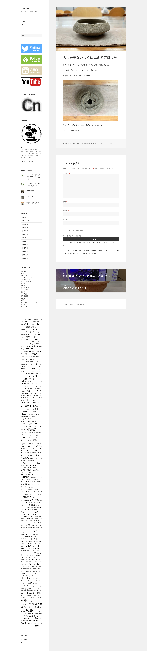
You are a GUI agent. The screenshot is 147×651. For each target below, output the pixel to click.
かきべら (39, 477)
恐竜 (38, 470)
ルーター (28, 414)
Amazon (33, 376)
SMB (33, 324)
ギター (24, 306)
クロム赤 (39, 373)
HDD (29, 419)
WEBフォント (31, 618)
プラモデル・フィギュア (29, 302)
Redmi (28, 597)
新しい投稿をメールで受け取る (73, 236)
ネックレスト (29, 541)
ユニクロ (23, 356)
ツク (30, 620)
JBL (24, 518)
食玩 (24, 611)
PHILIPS (28, 551)
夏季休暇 (28, 324)
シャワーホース (29, 339)
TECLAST (38, 555)
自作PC (31, 491)
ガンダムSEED (32, 487)
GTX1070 (30, 346)
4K (39, 500)
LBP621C (23, 367)
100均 (23, 322)
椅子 (28, 421)
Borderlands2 (31, 351)
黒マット (38, 618)
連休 (26, 379)
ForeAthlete (28, 586)
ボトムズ (23, 342)
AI (23, 298)
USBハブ (31, 543)
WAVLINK (23, 551)
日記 (23, 271)
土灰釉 (23, 337)
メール (66, 211)
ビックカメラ (30, 412)
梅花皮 (35, 520)
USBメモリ (28, 322)
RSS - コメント (25, 643)
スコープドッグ (30, 388)
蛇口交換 (28, 595)
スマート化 (35, 546)
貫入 (28, 344)
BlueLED (28, 516)
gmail (39, 590)
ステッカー (37, 588)
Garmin (24, 411)
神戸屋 (37, 505)
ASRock (39, 403)
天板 (32, 534)
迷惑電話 (28, 494)
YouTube (37, 339)
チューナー (27, 463)
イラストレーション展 (30, 319)
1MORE (39, 444)
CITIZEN (23, 549)
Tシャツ (24, 290)
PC (23, 273)
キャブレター (38, 543)
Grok (32, 525)
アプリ (39, 520)
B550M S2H (24, 465)
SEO (35, 492)
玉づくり (37, 364)
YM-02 (36, 344)
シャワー (33, 332)
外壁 (24, 419)
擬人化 (30, 364)
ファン (29, 614)
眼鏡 (30, 426)
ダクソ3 (33, 342)
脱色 (32, 414)
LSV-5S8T (34, 614)
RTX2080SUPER (25, 514)
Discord (31, 574)
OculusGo (38, 324)
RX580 (22, 479)
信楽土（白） (105, 143)
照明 (28, 397)
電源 (38, 322)
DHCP (35, 450)
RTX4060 (23, 516)
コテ (26, 334)
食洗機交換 (35, 590)
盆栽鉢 (30, 610)
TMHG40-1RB (32, 433)
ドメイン (29, 588)
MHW (28, 546)
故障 (32, 500)
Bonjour (37, 576)
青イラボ (28, 354)
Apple (23, 324)
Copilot (26, 435)
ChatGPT (29, 555)
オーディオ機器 (27, 282)
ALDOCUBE (29, 474)
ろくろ (34, 536)
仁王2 (40, 381)
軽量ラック (35, 468)
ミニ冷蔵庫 (33, 623)
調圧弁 (25, 364)
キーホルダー (24, 489)
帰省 (32, 379)
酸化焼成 (29, 356)
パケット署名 (36, 356)
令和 (22, 403)
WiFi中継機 (28, 424)
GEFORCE (35, 424)
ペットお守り (28, 571)
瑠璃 (22, 620)
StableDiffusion (25, 426)
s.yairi (23, 523)
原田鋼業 (23, 369)
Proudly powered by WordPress (73, 304)
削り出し (28, 600)
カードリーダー (29, 409)
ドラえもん (37, 412)
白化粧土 (32, 505)
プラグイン (23, 397)
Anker (35, 419)
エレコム (33, 391)
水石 (23, 304)
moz (22, 586)
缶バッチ (26, 574)
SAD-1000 (39, 327)
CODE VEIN (25, 433)
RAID (36, 479)
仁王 (38, 571)
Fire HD (39, 391)
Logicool (34, 470)
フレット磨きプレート (27, 450)
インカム (31, 479)
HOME (23, 21)
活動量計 (36, 593)
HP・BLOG (25, 296)
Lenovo (37, 583)
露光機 (36, 346)
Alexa (30, 393)
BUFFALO (24, 481)
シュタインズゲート (30, 626)
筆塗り (39, 432)
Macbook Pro (30, 367)
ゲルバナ (34, 551)
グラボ (34, 494)
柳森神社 (24, 578)
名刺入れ (35, 586)
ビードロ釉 (34, 571)
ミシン (39, 354)
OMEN (29, 369)
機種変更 (28, 337)
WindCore (31, 512)
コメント (66, 173)
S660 (23, 334)
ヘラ (40, 583)
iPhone (23, 414)
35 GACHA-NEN (33, 465)
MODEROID (31, 461)
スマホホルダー (29, 518)
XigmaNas (30, 348)
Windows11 (24, 344)
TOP (22, 25)
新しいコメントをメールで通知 (73, 230)
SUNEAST (33, 620)
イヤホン (35, 383)
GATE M (25, 8)
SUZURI (31, 400)
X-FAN (27, 523)
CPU (30, 421)
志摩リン (23, 546)
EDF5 (26, 393)
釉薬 (24, 484)
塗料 (36, 509)
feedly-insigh (33, 477)
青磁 (29, 534)
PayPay (25, 618)
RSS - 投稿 (24, 639)
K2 (33, 409)
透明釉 (32, 373)
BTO (25, 388)
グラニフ (24, 555)
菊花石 (23, 440)
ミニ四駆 (24, 294)
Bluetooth (34, 549)
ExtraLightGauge (27, 536)
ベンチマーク (30, 386)
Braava (32, 463)
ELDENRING (25, 376)
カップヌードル (36, 426)
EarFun (26, 503)
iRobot (33, 497)
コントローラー (34, 416)
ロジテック (36, 562)
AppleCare (31, 576)
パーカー (36, 381)
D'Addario (26, 332)
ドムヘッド (39, 487)
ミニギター (31, 489)
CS (37, 614)
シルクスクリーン (34, 437)
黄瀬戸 (38, 528)
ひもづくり (30, 578)
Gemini (24, 623)
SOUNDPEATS (24, 416)
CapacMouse (32, 458)
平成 (38, 551)
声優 (29, 623)
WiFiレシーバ (24, 472)
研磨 (24, 497)
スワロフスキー (34, 398)
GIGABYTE (23, 452)
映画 (39, 489)
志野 (32, 334)
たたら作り (31, 326)
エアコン (26, 479)
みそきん (32, 395)
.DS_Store (37, 351)
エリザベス (36, 518)
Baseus (26, 512)
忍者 (27, 430)
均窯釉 (28, 525)
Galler (22, 406)
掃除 (26, 590)
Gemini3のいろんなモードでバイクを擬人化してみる (33, 177)
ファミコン (37, 388)
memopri (35, 601)
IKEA (35, 553)
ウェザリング (30, 329)
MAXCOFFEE (24, 534)
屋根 (38, 463)
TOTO (28, 549)
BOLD (22, 386)
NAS (37, 376)
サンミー (31, 514)
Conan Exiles (34, 566)
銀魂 (27, 576)
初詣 (36, 512)
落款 (22, 571)
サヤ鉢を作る (30, 197)
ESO (29, 559)
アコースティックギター (29, 448)
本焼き (31, 583)
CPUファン (37, 367)
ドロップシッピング (29, 607)
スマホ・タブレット (28, 278)
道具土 (26, 620)
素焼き (26, 476)
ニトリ (40, 549)
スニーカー (35, 474)
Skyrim (37, 395)
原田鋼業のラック (31, 190)
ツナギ (22, 393)
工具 (38, 492)
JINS (22, 601)
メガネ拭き (36, 414)
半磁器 (29, 592)
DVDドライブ (37, 334)
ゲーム (24, 275)
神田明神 (25, 543)
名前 (65, 202)
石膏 (34, 574)
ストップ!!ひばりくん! (31, 507)
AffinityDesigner (25, 500)
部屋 (23, 286)
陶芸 (24, 284)
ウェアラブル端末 (27, 280)
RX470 (34, 393)
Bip (22, 509)
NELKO (28, 395)
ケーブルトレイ (32, 435)
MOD (25, 520)
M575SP (39, 507)
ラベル (32, 371)
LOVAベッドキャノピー (34, 472)
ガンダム (32, 557)
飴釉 (22, 574)
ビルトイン (27, 557)
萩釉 (32, 588)
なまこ (37, 361)
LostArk (23, 383)
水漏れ (28, 484)
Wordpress (30, 381)
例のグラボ (27, 470)
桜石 (29, 379)
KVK (39, 569)
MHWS (24, 538)
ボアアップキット (32, 444)
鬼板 (23, 391)
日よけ (22, 557)
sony (37, 620)
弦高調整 (32, 595)
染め (24, 576)
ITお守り (23, 528)
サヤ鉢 (32, 603)
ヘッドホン (29, 440)
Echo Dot (24, 492)
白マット (23, 327)
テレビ (34, 555)
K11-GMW (23, 593)
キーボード (34, 453)
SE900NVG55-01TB (30, 528)
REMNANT (27, 509)
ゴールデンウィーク (30, 568)
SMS (24, 354)
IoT (35, 403)
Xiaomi (24, 421)
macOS (30, 590)
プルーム (26, 566)
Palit (25, 381)
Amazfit (24, 437)
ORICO (23, 590)
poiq (29, 373)
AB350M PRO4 (24, 553)
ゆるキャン (34, 421)
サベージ (30, 520)
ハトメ (29, 481)
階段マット (38, 530)
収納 (36, 489)
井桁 (39, 509)
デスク (38, 393)
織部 (36, 409)
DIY (29, 334)
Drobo (36, 514)
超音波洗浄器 (31, 616)
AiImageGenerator (27, 446)
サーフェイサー (32, 503)
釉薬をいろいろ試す (32, 203)
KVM (35, 463)
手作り (28, 452)
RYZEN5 (33, 481)
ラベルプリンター (26, 468)
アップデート (24, 461)
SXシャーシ (39, 458)
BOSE (36, 541)
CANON (31, 553)
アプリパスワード (25, 532)
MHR (37, 626)
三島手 (28, 391)
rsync (27, 342)
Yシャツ (31, 523)
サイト (65, 219)
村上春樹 (33, 597)
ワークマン (32, 361)
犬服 (26, 559)
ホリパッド (38, 597)
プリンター (29, 383)
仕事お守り (39, 319)
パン (34, 541)
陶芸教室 (33, 429)
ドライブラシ (37, 525)
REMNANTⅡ (28, 580)
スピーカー (26, 371)
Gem (32, 419)
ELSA (22, 319)
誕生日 (28, 497)
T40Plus (38, 342)
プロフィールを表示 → (28, 162)
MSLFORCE (24, 359)
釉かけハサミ (26, 455)
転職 (22, 329)
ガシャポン (29, 402)
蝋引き (37, 595)
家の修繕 (25, 288)
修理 (37, 435)
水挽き (35, 354)
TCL (22, 419)
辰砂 (36, 499)
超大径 (24, 349)
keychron (36, 379)
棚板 (38, 503)
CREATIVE (33, 322)
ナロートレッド (37, 400)
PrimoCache (34, 532)
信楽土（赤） (31, 405)
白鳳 (22, 435)
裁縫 (23, 292)
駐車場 (25, 351)
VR (26, 369)
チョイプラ (32, 455)
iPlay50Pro (23, 597)
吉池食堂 (36, 534)
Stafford (32, 509)
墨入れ (32, 344)
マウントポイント (32, 539)
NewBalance (30, 359)
